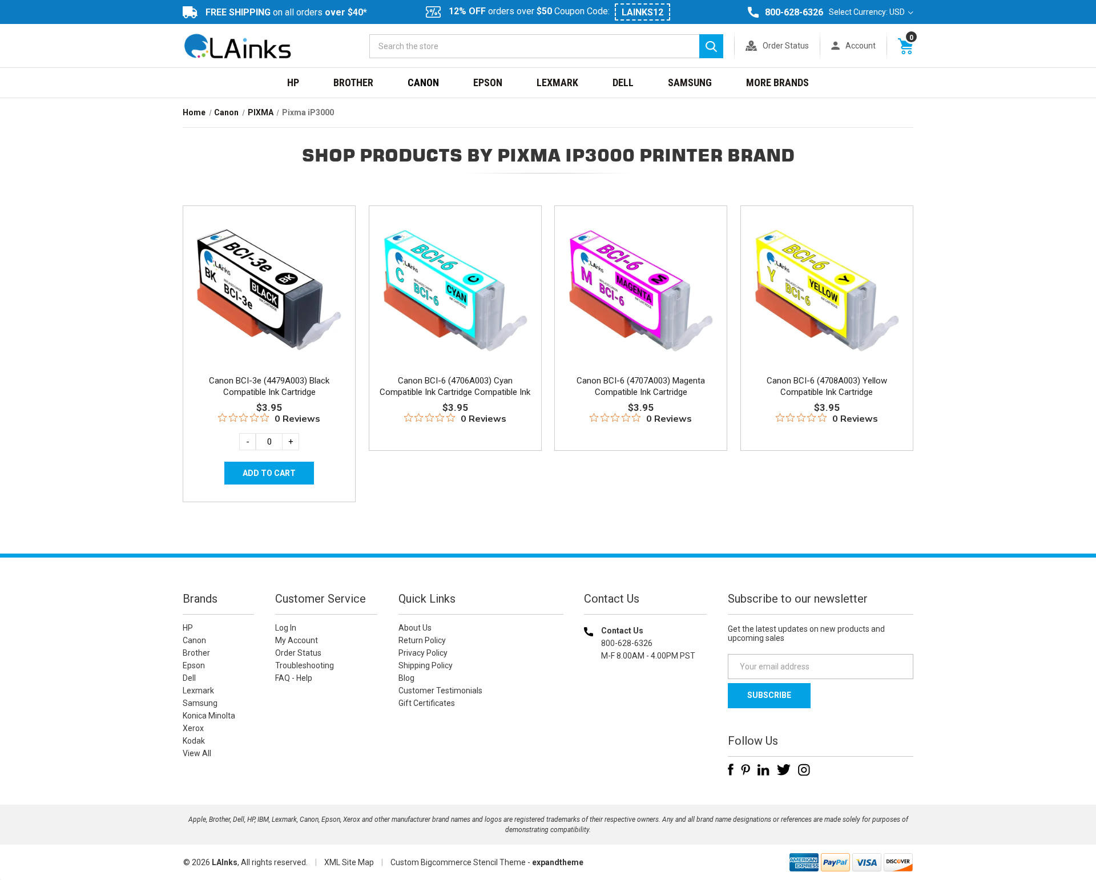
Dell (623, 82)
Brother (353, 82)
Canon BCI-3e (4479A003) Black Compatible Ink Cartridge (269, 386)
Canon (423, 82)
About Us (415, 627)
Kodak (194, 740)
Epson (487, 82)
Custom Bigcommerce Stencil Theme (458, 862)
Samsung (690, 82)
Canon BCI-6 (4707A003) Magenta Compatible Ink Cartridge (641, 386)
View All (197, 753)
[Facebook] (731, 770)
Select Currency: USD (867, 12)
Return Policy (422, 640)
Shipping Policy (425, 665)
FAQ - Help (293, 678)
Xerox (193, 728)
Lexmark (557, 82)
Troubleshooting (304, 665)
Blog (406, 678)
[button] (645, 729)
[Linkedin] (763, 770)
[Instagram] (804, 770)
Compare (265, 301)
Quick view (268, 275)
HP (293, 82)
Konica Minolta (209, 715)
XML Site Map (349, 862)
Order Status (786, 45)
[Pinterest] (745, 770)
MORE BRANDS (777, 82)
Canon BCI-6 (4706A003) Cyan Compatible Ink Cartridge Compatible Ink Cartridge (455, 392)
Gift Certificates (426, 703)
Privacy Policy (423, 652)
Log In (285, 627)
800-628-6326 (794, 12)
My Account (296, 640)
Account (860, 45)
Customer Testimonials (440, 690)
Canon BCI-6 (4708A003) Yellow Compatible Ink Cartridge (827, 386)
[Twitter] (784, 770)
